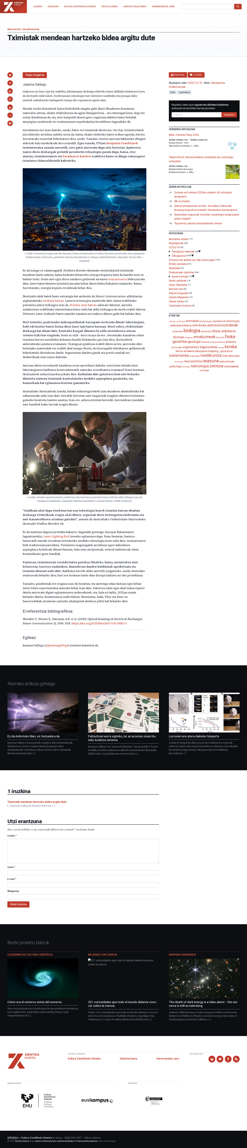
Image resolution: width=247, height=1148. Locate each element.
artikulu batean (53, 300)
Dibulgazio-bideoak (183, 251)
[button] (10, 75)
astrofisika (199, 325)
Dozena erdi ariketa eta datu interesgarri (192, 259)
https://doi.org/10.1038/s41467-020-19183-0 (99, 623)
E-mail (11, 879)
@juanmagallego (57, 645)
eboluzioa (206, 331)
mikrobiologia (231, 355)
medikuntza (211, 355)
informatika (176, 347)
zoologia (204, 370)
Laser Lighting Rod (56, 536)
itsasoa (221, 347)
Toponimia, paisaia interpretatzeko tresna (198, 223)
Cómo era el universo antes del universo (34, 1002)
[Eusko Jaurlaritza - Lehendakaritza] (153, 1101)
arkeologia (232, 321)
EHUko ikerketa (178, 264)
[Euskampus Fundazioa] (97, 1101)
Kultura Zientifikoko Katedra (84, 1058)
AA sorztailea (182, 201)
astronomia (216, 325)
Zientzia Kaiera (128, 1058)
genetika (179, 341)
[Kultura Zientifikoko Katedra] (39, 1101)
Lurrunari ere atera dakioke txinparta (194, 736)
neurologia (178, 362)
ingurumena (208, 347)
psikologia (175, 366)
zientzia (216, 365)
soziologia (186, 367)
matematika (179, 355)
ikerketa (230, 341)
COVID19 (174, 247)
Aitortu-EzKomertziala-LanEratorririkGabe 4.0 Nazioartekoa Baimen (66, 1141)
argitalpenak (218, 321)
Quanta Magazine (179, 297)
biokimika (178, 331)
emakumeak (204, 336)
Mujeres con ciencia (102, 954)
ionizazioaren (117, 279)
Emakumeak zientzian (181, 272)
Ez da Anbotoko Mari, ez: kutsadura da (33, 736)
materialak (195, 356)
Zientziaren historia (180, 305)
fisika (172, 92)
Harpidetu (229, 114)
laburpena (201, 351)
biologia (191, 330)
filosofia (220, 337)
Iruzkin (12, 835)
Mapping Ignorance (182, 954)
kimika (231, 346)
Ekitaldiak (174, 268)
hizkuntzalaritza (217, 342)
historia (205, 342)
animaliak (192, 321)
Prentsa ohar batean (83, 305)
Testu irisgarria (34, 75)
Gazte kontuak (180, 276)
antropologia (205, 321)
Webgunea (13, 891)
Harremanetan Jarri (167, 1058)
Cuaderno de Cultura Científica (30, 954)
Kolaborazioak (30, 29)
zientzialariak (231, 366)
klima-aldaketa (185, 351)
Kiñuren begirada (178, 293)
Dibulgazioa (14, 29)
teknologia (200, 366)
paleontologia (227, 361)
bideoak (231, 325)
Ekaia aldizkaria (224, 331)
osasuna (211, 360)
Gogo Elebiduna (178, 284)
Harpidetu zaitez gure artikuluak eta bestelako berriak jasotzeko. (200, 106)
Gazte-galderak (178, 280)
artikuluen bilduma (181, 325)
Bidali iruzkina (18, 904)
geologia (194, 342)
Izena (11, 867)
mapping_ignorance (220, 351)
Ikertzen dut (176, 289)
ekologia (178, 337)
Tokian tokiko (176, 301)
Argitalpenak (176, 243)
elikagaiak (189, 337)
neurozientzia (193, 361)
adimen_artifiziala (177, 321)
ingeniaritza (184, 92)
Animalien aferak (178, 239)
